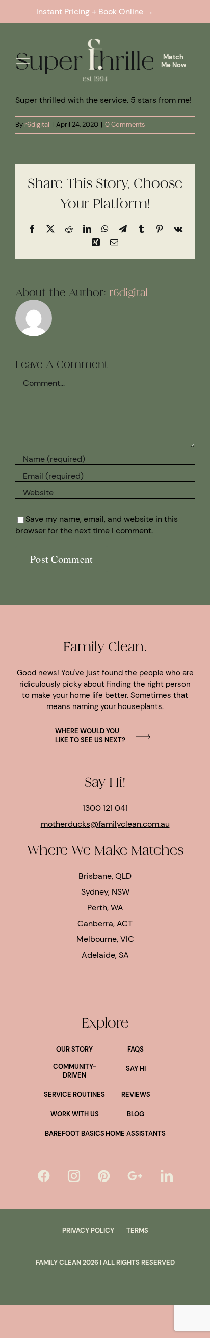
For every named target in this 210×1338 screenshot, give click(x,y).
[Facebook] (44, 1176)
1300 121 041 (105, 808)
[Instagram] (74, 1176)
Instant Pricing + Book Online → (97, 11)
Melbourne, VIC (105, 939)
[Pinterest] (104, 1176)
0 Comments (125, 124)
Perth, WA (105, 907)
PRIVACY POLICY (88, 1230)
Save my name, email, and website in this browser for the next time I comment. (96, 525)
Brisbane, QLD (105, 876)
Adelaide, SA (105, 955)
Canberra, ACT (105, 923)
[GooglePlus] (135, 1176)
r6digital (36, 124)
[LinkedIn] (167, 1176)
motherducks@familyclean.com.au (105, 824)
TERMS (137, 1230)
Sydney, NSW (105, 891)
